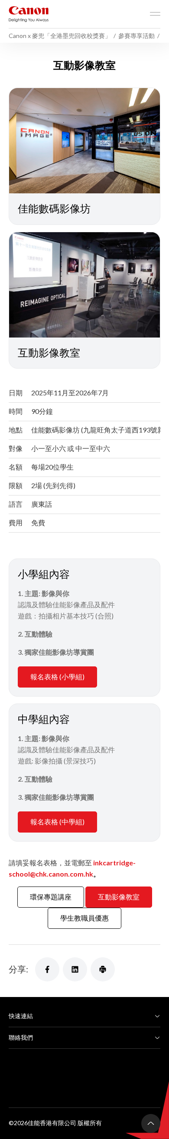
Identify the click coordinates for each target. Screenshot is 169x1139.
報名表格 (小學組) (57, 676)
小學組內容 (44, 574)
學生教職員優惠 (84, 918)
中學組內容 (44, 719)
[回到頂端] (150, 1123)
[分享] (47, 969)
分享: (18, 969)
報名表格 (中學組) (57, 821)
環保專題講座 (51, 897)
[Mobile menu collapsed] (155, 14)
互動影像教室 (119, 897)
